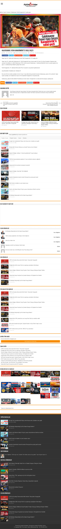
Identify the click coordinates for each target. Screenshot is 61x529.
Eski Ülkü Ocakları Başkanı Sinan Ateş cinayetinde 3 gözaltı (23, 481)
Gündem (8, 12)
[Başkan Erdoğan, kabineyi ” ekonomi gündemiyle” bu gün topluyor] (4, 155)
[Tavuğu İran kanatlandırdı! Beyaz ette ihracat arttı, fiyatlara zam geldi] (4, 143)
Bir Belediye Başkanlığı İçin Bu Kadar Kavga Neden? (20, 195)
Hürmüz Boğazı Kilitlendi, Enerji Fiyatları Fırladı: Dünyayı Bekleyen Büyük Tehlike (49, 123)
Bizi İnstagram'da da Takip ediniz (30, 341)
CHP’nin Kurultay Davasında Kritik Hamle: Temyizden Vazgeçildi (10, 123)
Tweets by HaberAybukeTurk (7, 408)
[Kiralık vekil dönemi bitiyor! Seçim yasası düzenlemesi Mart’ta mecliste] (4, 191)
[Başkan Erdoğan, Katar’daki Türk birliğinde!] (4, 173)
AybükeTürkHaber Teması (40, 525)
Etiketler (24, 138)
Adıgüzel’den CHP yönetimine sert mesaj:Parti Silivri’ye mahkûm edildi (24, 318)
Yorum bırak (32, 52)
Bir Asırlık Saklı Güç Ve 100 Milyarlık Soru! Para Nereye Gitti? (19, 249)
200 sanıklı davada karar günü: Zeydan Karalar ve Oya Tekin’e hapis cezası (25, 323)
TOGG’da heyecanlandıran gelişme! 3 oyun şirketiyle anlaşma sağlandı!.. (25, 159)
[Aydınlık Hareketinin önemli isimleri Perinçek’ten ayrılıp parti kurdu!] (4, 179)
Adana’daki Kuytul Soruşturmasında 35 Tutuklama (12, 364)
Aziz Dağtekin (57, 232)
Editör (4, 52)
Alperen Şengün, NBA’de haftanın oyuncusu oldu (20, 469)
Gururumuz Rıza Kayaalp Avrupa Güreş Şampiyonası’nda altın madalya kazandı (50, 103)
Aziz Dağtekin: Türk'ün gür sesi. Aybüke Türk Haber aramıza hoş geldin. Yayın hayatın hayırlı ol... (26, 454)
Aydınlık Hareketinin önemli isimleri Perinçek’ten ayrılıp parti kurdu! (23, 177)
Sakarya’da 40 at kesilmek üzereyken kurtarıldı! (19, 165)
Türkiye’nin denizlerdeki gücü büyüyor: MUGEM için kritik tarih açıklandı (16, 360)
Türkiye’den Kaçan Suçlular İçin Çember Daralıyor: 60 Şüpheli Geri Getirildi (25, 275)
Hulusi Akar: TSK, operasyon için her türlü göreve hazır (22, 475)
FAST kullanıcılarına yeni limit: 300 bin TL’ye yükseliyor (21, 328)
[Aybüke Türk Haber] (30, 5)
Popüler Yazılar (4, 138)
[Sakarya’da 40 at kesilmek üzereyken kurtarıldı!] (4, 167)
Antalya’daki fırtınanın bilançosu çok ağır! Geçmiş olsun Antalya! (23, 147)
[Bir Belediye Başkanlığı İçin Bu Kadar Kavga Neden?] (4, 197)
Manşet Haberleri (22, 52)
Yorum (19, 138)
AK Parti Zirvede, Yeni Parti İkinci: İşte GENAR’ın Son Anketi (14, 362)
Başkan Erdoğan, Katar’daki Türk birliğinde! (18, 171)
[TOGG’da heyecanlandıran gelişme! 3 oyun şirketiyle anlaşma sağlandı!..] (4, 161)
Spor (26, 52)
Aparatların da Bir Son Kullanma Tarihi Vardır (15, 245)
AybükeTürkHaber (24, 525)
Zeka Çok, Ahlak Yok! (10, 240)
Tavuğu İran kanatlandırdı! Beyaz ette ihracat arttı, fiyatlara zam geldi (24, 141)
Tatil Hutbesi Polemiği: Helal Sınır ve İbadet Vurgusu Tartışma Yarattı (25, 463)
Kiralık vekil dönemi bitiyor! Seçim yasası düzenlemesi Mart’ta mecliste (24, 189)
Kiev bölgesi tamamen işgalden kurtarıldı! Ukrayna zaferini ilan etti (10, 103)
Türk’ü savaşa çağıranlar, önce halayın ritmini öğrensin (17, 235)
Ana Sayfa (3, 12)
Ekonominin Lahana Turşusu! (16, 487)
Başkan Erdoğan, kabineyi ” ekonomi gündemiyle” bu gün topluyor (23, 153)
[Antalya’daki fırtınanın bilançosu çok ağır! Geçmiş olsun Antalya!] (4, 149)
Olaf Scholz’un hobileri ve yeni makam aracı (18, 183)
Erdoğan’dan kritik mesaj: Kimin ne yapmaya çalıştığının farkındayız (29, 123)
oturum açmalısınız (23, 134)
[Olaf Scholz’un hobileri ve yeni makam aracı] (4, 185)
